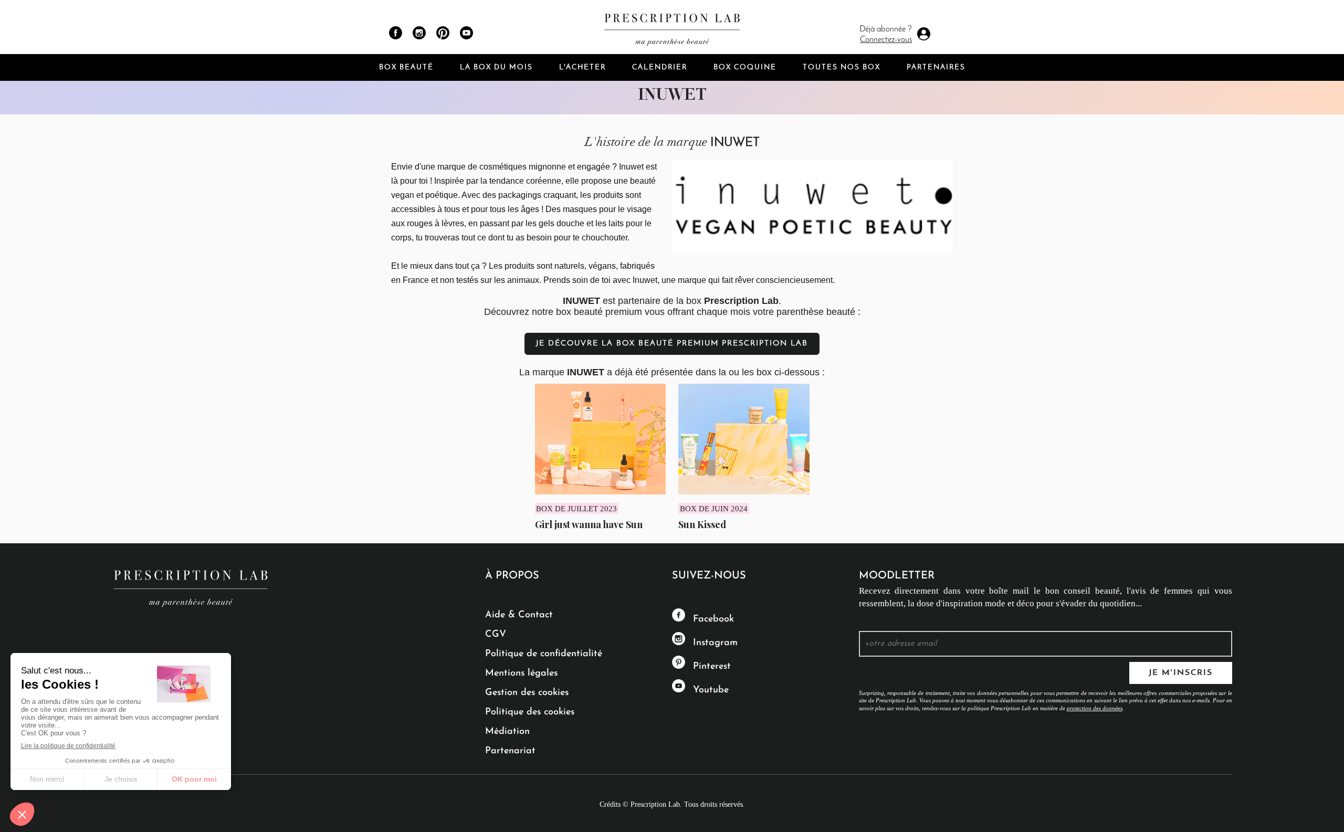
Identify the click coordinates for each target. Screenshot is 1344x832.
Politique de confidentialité (543, 654)
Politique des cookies (529, 712)
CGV (495, 634)
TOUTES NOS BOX (841, 67)
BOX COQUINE (744, 67)
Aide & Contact (519, 615)
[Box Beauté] (672, 27)
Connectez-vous (886, 40)
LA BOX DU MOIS (496, 67)
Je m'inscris (1181, 673)
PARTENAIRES (936, 67)
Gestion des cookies (527, 693)
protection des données (1094, 708)
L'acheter (582, 67)
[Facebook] (395, 32)
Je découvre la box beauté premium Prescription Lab (672, 343)
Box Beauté (406, 67)
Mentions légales (521, 673)
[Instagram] (419, 32)
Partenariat (510, 751)
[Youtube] (466, 32)
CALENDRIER (659, 67)
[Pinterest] (442, 32)
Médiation (507, 731)
